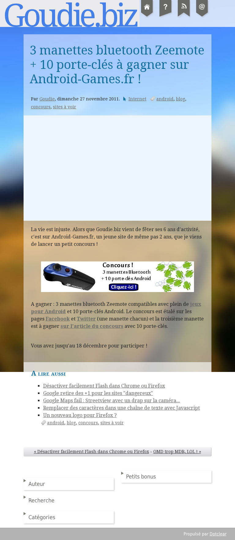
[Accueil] (147, 16)
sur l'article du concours (92, 326)
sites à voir (64, 106)
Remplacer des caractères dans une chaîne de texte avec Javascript (121, 408)
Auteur (36, 484)
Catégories (41, 517)
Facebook (58, 319)
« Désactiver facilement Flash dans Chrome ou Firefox (91, 451)
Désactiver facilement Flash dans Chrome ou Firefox (104, 386)
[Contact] (202, 16)
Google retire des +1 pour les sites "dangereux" (98, 393)
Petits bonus (141, 476)
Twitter (86, 319)
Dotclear (218, 533)
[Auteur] (165, 16)
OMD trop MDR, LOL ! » (177, 451)
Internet (137, 98)
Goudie (47, 98)
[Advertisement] (117, 168)
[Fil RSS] (184, 16)
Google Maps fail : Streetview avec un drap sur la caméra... (111, 400)
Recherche (41, 500)
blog (180, 98)
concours (40, 106)
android (164, 98)
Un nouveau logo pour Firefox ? (80, 415)
